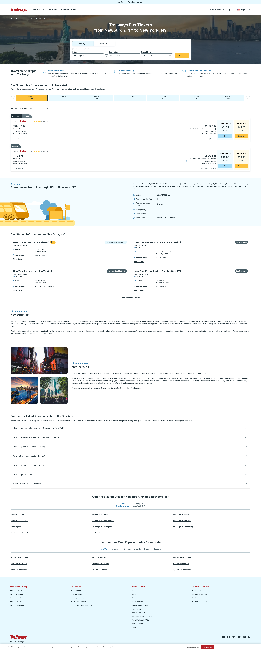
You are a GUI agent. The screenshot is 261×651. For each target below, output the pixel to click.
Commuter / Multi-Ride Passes (82, 605)
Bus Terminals (76, 594)
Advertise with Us (138, 613)
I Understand (207, 647)
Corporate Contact (199, 602)
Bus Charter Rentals (78, 602)
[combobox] (88, 55)
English (243, 10)
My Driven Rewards (139, 602)
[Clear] (101, 55)
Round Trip (103, 44)
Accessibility (136, 609)
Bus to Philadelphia (17, 605)
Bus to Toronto (16, 598)
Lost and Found (198, 598)
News (134, 594)
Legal (134, 627)
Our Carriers (136, 598)
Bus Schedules (76, 591)
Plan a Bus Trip (37, 10)
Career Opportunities (140, 605)
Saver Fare (223, 123)
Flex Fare (240, 123)
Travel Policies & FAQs (140, 620)
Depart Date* (147, 52)
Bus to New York (16, 591)
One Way (81, 44)
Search (182, 55)
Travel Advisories (134, 2)
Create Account (217, 10)
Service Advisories (199, 594)
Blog (133, 591)
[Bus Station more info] (246, 242)
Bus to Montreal (16, 594)
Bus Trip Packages (78, 598)
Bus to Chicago (16, 602)
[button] (13, 98)
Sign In (230, 10)
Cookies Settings (193, 647)
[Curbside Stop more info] (125, 242)
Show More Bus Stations (130, 298)
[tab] (122, 504)
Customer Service (68, 10)
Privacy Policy (137, 624)
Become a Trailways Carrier (143, 616)
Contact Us (196, 591)
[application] (130, 130)
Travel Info (52, 10)
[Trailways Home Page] (19, 10)
